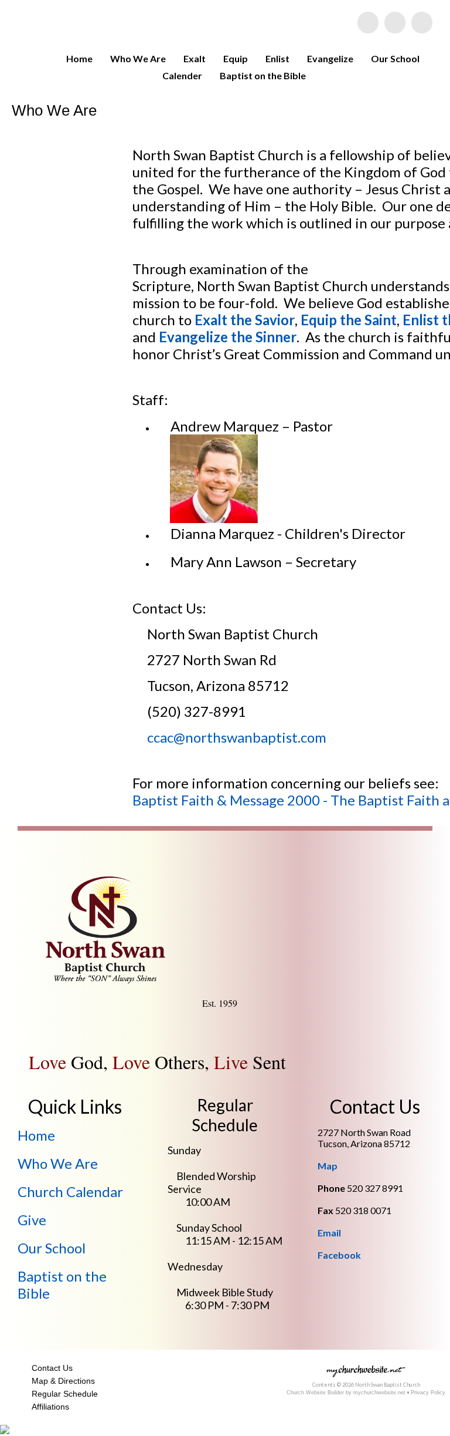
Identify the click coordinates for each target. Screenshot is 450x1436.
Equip (235, 58)
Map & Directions (61, 1381)
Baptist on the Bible (263, 75)
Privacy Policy (428, 1392)
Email (329, 1232)
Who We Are (138, 58)
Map (328, 1165)
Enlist (277, 58)
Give (32, 1219)
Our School (395, 58)
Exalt (194, 58)
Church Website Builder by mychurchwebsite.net (346, 1392)
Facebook (339, 1254)
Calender (182, 75)
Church (70, 1191)
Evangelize (330, 58)
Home (79, 58)
